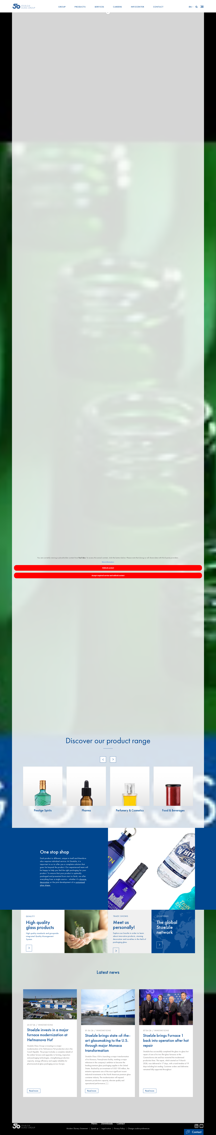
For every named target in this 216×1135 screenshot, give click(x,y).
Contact (158, 7)
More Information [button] (108, 562)
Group (62, 7)
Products (80, 7)
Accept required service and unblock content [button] (108, 575)
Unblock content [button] (108, 568)
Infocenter (137, 7)
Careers (117, 7)
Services (99, 7)
